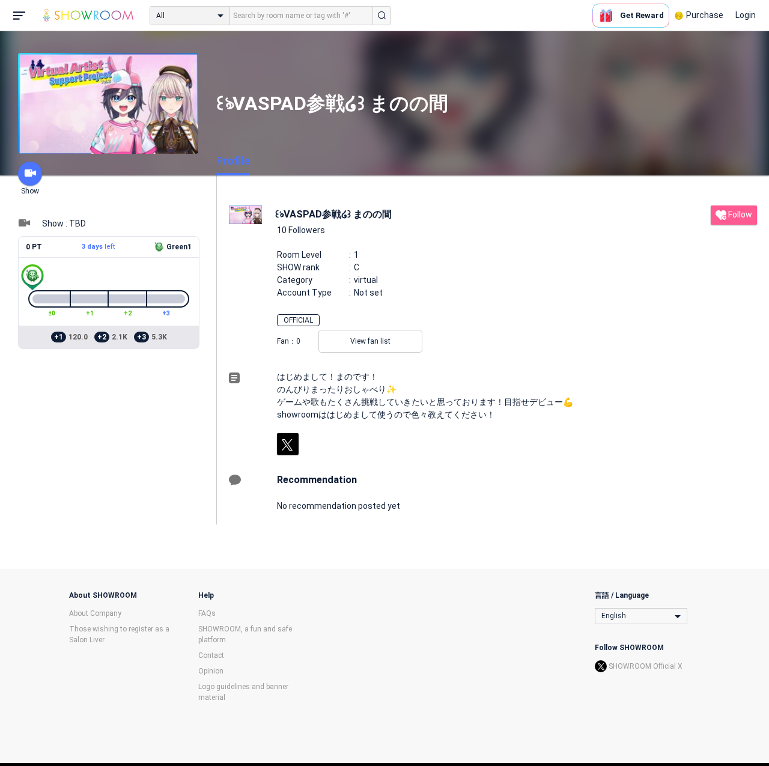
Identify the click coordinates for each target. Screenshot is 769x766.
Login (745, 15)
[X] (288, 444)
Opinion (210, 671)
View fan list (370, 341)
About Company (95, 613)
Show (30, 191)
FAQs (207, 613)
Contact (211, 655)
